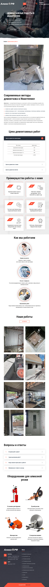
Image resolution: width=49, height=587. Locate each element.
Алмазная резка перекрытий (28, 570)
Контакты (25, 579)
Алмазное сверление (27, 554)
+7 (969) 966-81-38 (44, 4)
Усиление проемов (26, 558)
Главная (5, 41)
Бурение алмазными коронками (29, 563)
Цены (24, 574)
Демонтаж (25, 572)
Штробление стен (26, 556)
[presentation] (2, 19)
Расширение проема (27, 561)
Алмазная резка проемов (28, 567)
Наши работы (25, 577)
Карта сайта (27, 584)
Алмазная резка (26, 566)
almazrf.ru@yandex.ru (14, 557)
